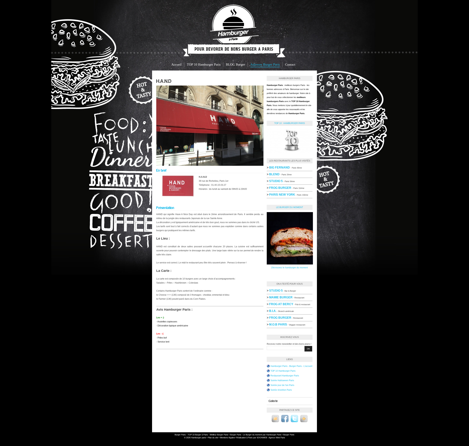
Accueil (176, 64)
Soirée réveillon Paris (281, 390)
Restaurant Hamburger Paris (284, 375)
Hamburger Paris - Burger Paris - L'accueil (291, 366)
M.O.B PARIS (278, 324)
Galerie (273, 401)
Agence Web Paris (277, 437)
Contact (290, 64)
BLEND (274, 174)
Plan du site (213, 437)
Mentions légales (227, 437)
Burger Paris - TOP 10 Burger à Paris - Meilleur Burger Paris (201, 435)
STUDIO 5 (276, 290)
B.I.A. (272, 310)
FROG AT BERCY (281, 304)
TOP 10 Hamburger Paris (204, 64)
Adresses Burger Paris (265, 64)
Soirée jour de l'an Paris (282, 385)
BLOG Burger (235, 64)
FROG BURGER (280, 187)
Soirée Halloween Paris (282, 380)
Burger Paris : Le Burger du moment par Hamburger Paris (255, 435)
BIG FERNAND (279, 167)
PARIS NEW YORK (282, 194)
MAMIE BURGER (281, 297)
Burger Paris (288, 435)
